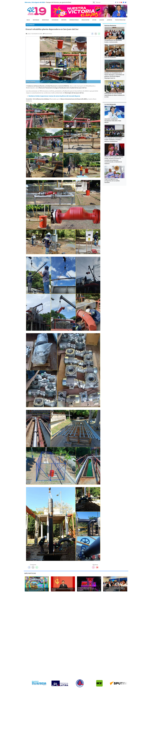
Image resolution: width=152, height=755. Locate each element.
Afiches (94, 20)
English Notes (85, 20)
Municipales (45, 20)
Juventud (109, 20)
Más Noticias (30, 573)
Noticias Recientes (110, 25)
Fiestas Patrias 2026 (120, 20)
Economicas (55, 20)
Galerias (101, 20)
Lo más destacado (110, 104)
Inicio (28, 20)
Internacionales (74, 20)
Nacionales (36, 20)
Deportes (63, 20)
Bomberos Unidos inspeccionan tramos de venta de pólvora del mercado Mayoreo (54, 96)
